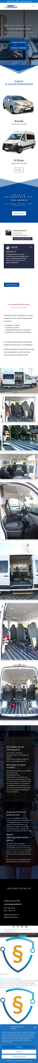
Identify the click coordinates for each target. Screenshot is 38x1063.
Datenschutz (25, 929)
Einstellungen (23, 936)
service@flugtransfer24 (18, 761)
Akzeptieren (19, 1047)
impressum (17, 929)
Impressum (29, 1060)
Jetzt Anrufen (19, 213)
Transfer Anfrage (19, 48)
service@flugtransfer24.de (12, 904)
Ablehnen (19, 1052)
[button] (35, 1028)
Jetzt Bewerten (11, 285)
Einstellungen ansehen (19, 1057)
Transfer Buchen (19, 42)
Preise (19, 170)
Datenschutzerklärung (20, 1060)
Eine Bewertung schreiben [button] (22, 239)
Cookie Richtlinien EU (10, 932)
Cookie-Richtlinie (10, 1060)
